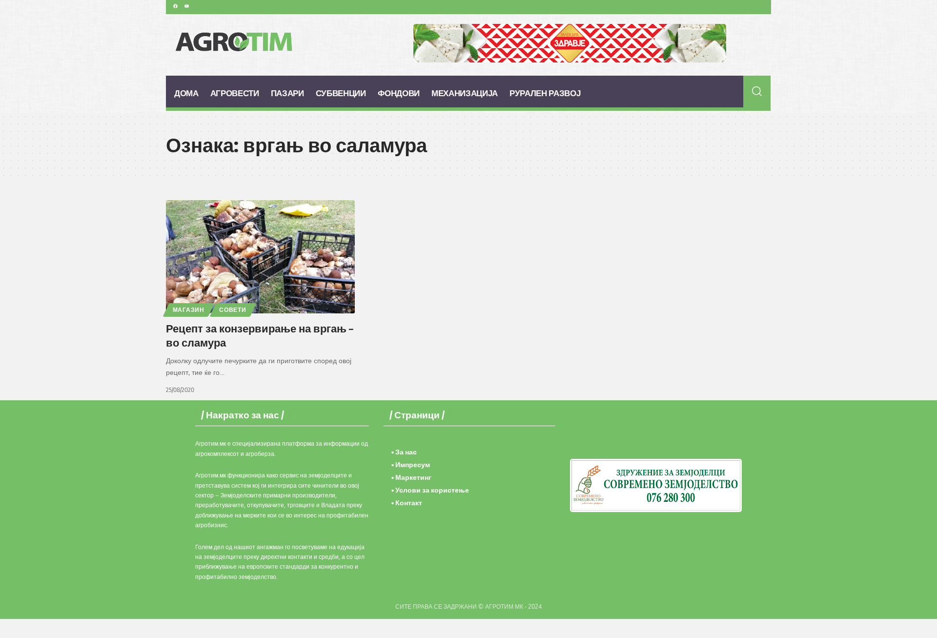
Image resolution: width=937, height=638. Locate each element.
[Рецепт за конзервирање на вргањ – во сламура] (260, 256)
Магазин (188, 309)
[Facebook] (175, 5)
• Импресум (410, 464)
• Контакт (406, 502)
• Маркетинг (411, 477)
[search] (757, 91)
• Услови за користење (430, 490)
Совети (232, 309)
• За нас (404, 452)
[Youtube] (186, 5)
